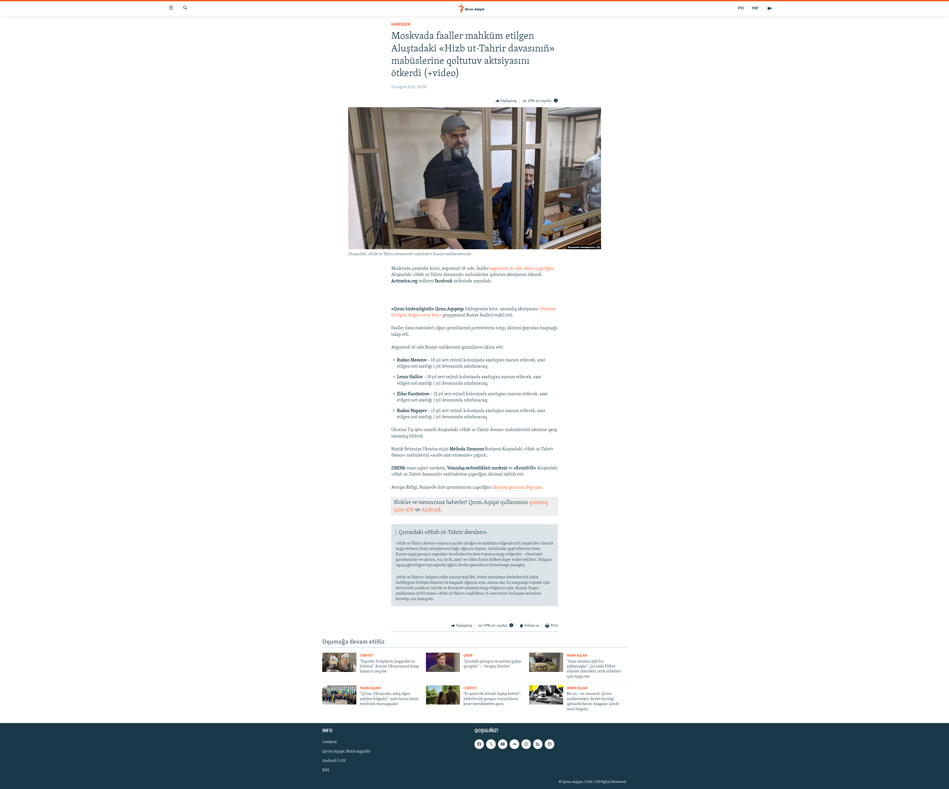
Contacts (329, 742)
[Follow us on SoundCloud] (514, 744)
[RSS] (537, 744)
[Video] (769, 8)
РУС (741, 8)
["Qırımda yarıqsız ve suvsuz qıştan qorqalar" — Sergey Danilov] (443, 662)
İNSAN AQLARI (577, 656)
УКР (755, 8)
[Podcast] (549, 744)
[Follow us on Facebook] (479, 744)
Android (430, 510)
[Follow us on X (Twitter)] (491, 744)
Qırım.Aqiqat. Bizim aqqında (346, 751)
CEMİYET (366, 656)
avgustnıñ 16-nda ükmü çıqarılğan (522, 269)
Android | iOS (333, 761)
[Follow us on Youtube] (502, 744)
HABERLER (400, 24)
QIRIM (468, 656)
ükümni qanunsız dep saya (517, 487)
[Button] (506, 101)
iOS (410, 510)
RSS (325, 770)
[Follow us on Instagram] (526, 744)
